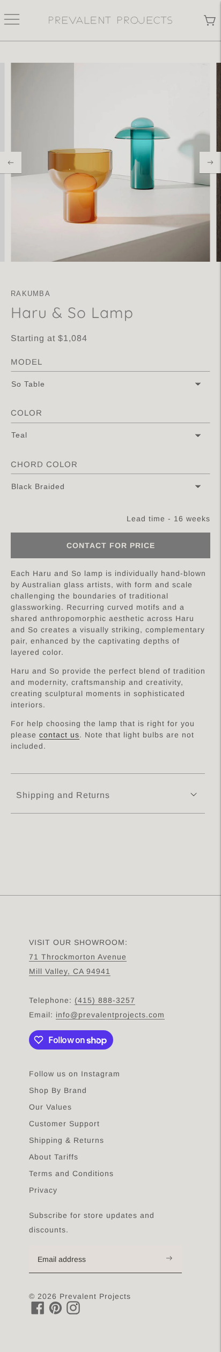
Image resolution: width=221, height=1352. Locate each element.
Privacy (43, 1190)
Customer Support (64, 1123)
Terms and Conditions (71, 1173)
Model (26, 361)
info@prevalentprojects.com (110, 1014)
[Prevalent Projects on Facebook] (38, 1311)
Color (26, 412)
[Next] (210, 162)
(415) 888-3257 (105, 1000)
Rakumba (30, 294)
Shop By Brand (58, 1090)
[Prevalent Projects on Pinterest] (55, 1311)
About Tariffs (53, 1156)
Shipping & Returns (66, 1140)
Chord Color (44, 464)
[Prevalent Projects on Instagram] (73, 1311)
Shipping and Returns (63, 795)
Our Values (50, 1107)
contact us (59, 734)
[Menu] (11, 20)
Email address (67, 1246)
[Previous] (10, 162)
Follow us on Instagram (74, 1073)
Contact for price (111, 545)
